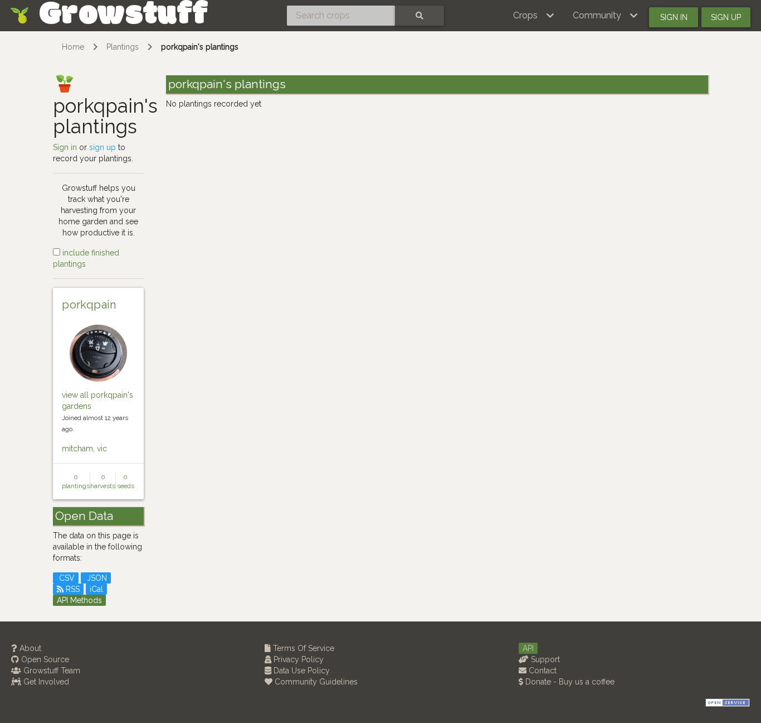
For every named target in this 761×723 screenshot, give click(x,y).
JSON (96, 577)
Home (73, 46)
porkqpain (89, 304)
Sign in (673, 17)
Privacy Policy (297, 659)
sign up (102, 147)
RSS (72, 589)
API (528, 648)
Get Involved (45, 681)
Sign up (726, 17)
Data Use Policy (300, 670)
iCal (96, 589)
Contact (541, 670)
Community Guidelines (315, 681)
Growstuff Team (50, 670)
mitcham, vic (84, 448)
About (29, 648)
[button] (534, 16)
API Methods (79, 600)
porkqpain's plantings (199, 46)
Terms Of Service (302, 648)
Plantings (122, 46)
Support (544, 659)
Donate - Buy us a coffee (568, 681)
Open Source (44, 659)
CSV (66, 577)
